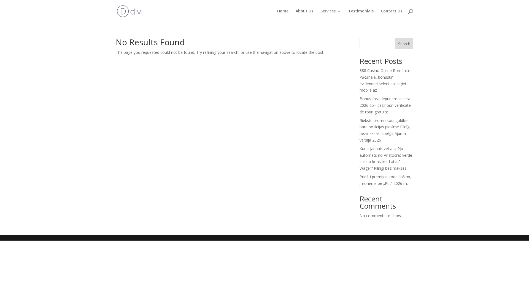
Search (404, 43)
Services (328, 11)
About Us (304, 11)
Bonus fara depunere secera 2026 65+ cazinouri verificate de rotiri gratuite (385, 105)
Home (282, 11)
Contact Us (391, 11)
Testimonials (361, 11)
